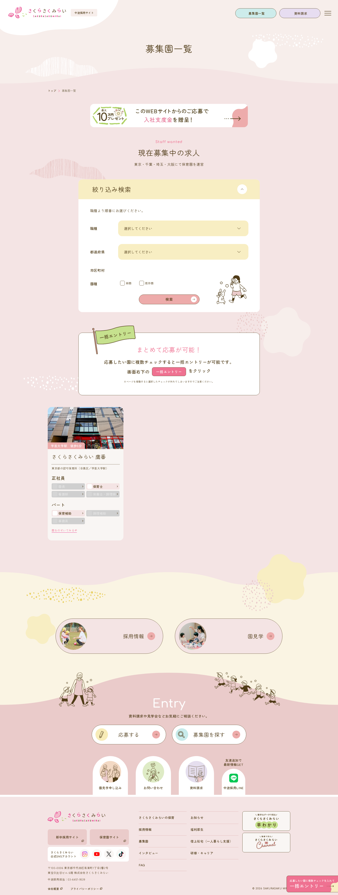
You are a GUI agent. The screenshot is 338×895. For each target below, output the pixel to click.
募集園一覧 (256, 13)
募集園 (143, 841)
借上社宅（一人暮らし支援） (212, 841)
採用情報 (145, 829)
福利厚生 (197, 829)
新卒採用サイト (67, 837)
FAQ (142, 865)
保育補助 (65, 513)
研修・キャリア (202, 853)
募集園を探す (209, 734)
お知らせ (197, 817)
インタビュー (148, 853)
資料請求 (300, 13)
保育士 (98, 486)
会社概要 (53, 888)
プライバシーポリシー (84, 888)
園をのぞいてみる (63, 530)
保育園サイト (109, 837)
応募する (128, 734)
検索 (169, 299)
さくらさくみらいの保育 (156, 817)
